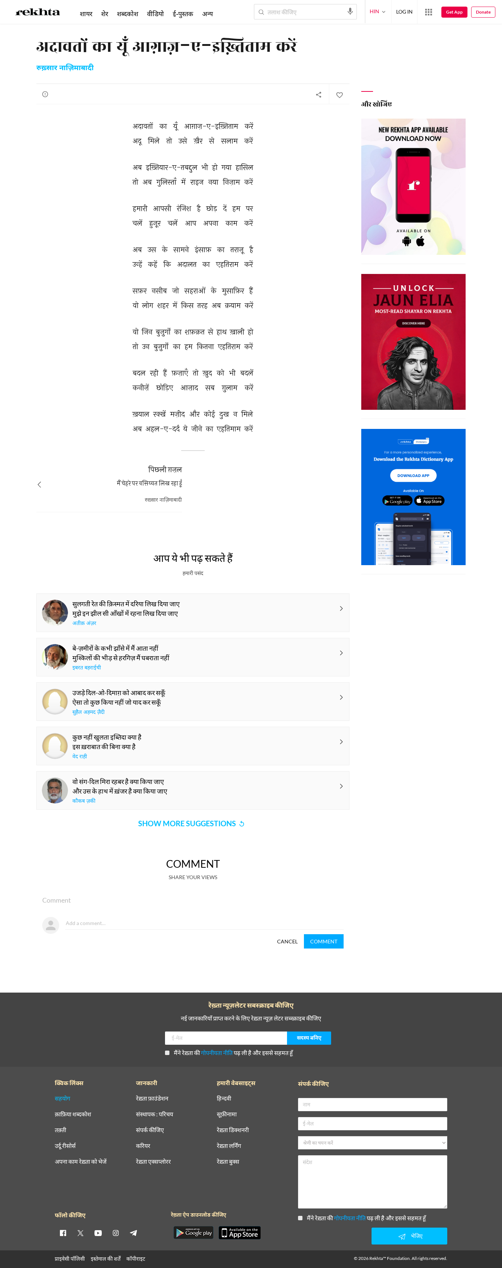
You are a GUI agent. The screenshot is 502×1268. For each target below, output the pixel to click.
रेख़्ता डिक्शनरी (233, 1130)
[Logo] (37, 13)
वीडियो (155, 14)
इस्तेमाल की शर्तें (106, 1259)
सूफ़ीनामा (227, 1114)
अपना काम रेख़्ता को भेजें (81, 1162)
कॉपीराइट (135, 1259)
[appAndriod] (193, 1232)
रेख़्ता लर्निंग (229, 1146)
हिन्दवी (224, 1098)
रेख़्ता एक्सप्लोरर (153, 1162)
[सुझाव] (45, 94)
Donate (483, 12)
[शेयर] (318, 94)
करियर (143, 1146)
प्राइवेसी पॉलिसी (70, 1259)
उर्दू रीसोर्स (65, 1146)
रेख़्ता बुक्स (228, 1162)
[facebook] (63, 1233)
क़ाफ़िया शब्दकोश (73, 1114)
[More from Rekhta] (428, 12)
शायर (86, 14)
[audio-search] (350, 11)
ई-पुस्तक (183, 14)
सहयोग (62, 1098)
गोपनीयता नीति (217, 1052)
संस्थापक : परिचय (154, 1114)
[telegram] (133, 1233)
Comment (323, 941)
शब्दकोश (127, 14)
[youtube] (98, 1233)
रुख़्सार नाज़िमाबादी (65, 68)
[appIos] (240, 1232)
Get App (454, 12)
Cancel (287, 941)
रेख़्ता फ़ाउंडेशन (152, 1098)
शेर (104, 14)
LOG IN (404, 11)
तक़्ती (60, 1130)
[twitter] (80, 1233)
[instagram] (116, 1233)
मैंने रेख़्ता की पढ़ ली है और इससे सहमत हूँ (233, 1052)
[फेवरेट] (339, 94)
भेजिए (417, 1236)
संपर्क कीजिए (150, 1130)
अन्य (207, 14)
